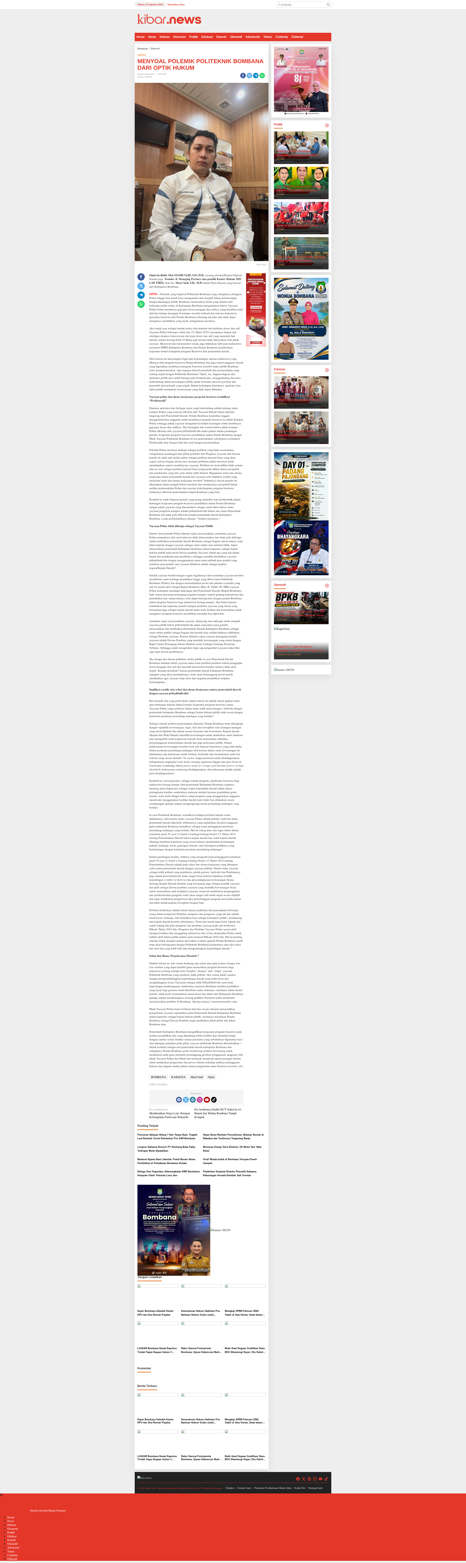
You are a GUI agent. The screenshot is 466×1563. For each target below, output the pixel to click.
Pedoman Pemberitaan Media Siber (273, 1488)
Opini (211, 1077)
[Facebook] (179, 1100)
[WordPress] (193, 1100)
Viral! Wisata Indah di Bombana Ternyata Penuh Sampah (230, 1161)
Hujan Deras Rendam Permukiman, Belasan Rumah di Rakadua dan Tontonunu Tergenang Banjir (233, 1136)
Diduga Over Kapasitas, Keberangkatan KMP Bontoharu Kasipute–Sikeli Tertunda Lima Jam (168, 1173)
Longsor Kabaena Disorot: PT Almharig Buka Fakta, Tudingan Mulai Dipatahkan (166, 1149)
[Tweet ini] (249, 75)
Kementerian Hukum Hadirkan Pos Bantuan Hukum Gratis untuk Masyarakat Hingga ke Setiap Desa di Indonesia (200, 1313)
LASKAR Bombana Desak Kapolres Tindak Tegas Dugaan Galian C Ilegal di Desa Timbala (157, 1350)
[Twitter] (186, 1100)
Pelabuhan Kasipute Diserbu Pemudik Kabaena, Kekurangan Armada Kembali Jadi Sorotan (230, 1173)
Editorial (148, 77)
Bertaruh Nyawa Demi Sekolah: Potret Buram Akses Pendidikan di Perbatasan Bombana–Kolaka (166, 1161)
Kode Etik (300, 1488)
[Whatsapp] (262, 75)
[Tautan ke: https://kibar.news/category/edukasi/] (327, 370)
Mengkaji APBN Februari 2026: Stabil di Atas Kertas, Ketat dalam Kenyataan (243, 1313)
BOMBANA (158, 1077)
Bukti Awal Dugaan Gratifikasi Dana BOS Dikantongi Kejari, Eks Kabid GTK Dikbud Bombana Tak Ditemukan (245, 1350)
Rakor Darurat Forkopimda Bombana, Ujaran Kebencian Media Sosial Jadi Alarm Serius (201, 1350)
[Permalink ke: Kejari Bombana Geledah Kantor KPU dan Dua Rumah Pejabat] (157, 1296)
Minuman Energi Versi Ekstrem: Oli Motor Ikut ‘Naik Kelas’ (232, 1149)
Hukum (140, 77)
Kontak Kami (244, 1488)
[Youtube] (207, 1100)
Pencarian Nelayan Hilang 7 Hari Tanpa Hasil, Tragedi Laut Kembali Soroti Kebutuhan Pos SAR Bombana (167, 1136)
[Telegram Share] (255, 75)
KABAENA (178, 1077)
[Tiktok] (214, 1100)
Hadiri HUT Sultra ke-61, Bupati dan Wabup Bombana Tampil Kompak (218, 1113)
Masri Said (197, 1077)
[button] (328, 4)
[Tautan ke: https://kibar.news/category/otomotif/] (327, 585)
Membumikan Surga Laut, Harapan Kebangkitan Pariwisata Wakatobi (169, 1113)
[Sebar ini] (243, 75)
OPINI (141, 55)
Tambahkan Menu (176, 4)
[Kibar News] (169, 20)
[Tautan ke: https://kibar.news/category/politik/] (327, 125)
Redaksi (230, 1488)
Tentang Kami (315, 1488)
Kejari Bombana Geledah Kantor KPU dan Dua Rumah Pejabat (155, 1313)
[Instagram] (200, 1100)
